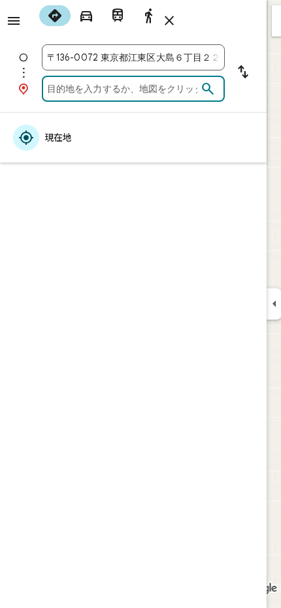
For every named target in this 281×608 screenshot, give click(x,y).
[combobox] (133, 57)
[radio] (55, 16)
